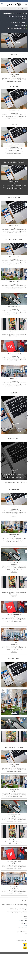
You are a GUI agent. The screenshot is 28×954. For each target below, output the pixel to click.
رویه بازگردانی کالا (23, 928)
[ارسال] (2, 8)
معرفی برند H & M (14, 378)
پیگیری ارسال (24, 923)
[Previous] (25, 40)
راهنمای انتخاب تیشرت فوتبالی (14, 306)
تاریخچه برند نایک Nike (14, 74)
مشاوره (25, 925)
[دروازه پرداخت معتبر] (25, 946)
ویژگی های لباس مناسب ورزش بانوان (14, 353)
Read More (14, 516)
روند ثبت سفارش (23, 920)
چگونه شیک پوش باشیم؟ (14, 331)
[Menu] (26, 4)
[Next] (2, 40)
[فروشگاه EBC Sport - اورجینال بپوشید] (14, 4)
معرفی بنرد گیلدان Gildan (14, 281)
